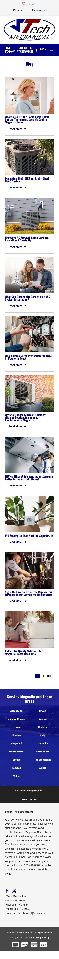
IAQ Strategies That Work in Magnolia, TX (29, 535)
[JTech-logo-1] (29, 18)
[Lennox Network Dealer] (29, 3)
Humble (16, 735)
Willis (16, 776)
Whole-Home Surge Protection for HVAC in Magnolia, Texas (28, 357)
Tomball (16, 767)
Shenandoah (42, 751)
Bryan (42, 710)
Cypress (16, 727)
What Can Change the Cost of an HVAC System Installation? (27, 297)
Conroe (43, 719)
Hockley (42, 727)
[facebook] (7, 891)
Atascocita (16, 710)
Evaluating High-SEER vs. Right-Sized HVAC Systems (27, 179)
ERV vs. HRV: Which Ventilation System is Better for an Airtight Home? (29, 477)
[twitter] (14, 891)
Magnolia (42, 743)
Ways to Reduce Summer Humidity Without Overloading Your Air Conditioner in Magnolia (25, 417)
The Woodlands (42, 759)
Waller (42, 767)
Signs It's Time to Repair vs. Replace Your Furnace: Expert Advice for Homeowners (29, 593)
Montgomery (16, 751)
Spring (16, 759)
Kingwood (16, 743)
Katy (42, 735)
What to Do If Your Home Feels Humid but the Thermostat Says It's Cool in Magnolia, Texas (27, 119)
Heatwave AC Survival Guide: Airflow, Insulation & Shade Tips (27, 238)
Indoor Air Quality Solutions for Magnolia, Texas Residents (24, 652)
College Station (16, 719)
